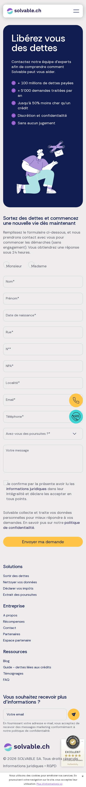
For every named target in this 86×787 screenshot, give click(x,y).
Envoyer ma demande (43, 541)
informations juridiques (26, 488)
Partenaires (11, 634)
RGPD (51, 765)
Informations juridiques (23, 765)
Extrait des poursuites (20, 595)
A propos (10, 615)
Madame (39, 266)
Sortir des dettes (16, 576)
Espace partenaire (17, 640)
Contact (9, 628)
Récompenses (14, 622)
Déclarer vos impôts (18, 588)
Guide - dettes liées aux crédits (27, 667)
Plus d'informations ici (49, 784)
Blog (6, 661)
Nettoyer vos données (20, 582)
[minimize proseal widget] (82, 741)
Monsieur (14, 266)
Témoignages (13, 673)
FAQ (6, 680)
